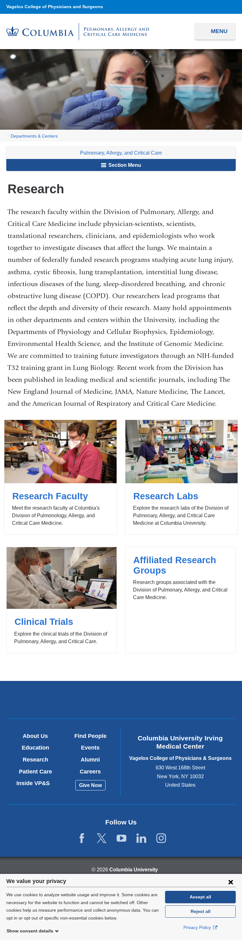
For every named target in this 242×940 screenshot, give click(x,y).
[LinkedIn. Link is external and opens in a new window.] (141, 838)
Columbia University (133, 869)
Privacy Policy (197, 927)
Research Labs (181, 477)
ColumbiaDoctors (196, 699)
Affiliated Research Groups (180, 600)
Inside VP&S (35, 783)
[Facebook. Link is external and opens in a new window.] (82, 838)
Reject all (200, 911)
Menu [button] (219, 31)
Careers (90, 771)
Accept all (200, 896)
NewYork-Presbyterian (121, 700)
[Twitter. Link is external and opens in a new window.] (101, 838)
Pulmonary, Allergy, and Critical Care (121, 153)
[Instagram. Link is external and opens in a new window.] (161, 838)
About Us (35, 736)
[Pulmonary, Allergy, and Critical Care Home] (77, 31)
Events (90, 748)
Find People (90, 736)
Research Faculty (60, 477)
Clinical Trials (62, 600)
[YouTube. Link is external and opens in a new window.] (121, 838)
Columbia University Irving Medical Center (46, 699)
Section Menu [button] (124, 165)
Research (35, 759)
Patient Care (35, 771)
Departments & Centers (34, 136)
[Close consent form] (231, 882)
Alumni (90, 759)
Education (35, 748)
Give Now (90, 785)
